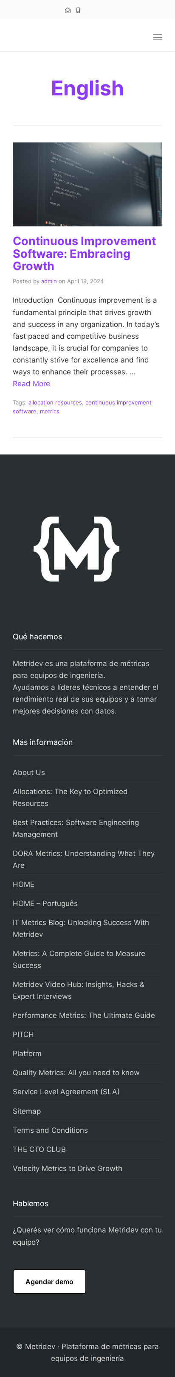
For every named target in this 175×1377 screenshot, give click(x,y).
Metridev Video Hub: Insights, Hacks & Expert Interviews (78, 990)
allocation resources (55, 402)
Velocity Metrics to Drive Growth (67, 1168)
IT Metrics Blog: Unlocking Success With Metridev (81, 928)
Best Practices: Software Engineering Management (76, 828)
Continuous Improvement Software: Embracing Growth (84, 253)
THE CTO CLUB (39, 1149)
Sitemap (27, 1111)
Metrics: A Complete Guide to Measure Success (79, 959)
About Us (29, 772)
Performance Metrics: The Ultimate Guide (84, 1015)
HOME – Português (45, 903)
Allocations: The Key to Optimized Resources (70, 797)
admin (49, 281)
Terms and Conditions (50, 1130)
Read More (31, 383)
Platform (27, 1053)
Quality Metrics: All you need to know (76, 1072)
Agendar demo (49, 1281)
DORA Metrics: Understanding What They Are (84, 859)
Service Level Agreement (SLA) (66, 1091)
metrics (49, 411)
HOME (23, 884)
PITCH (23, 1034)
